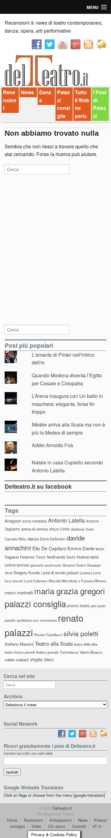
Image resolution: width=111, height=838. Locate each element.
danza (33, 539)
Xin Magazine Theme (55, 814)
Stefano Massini (19, 644)
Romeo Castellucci (48, 634)
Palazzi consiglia (63, 104)
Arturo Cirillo (59, 528)
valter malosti (17, 660)
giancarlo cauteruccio (45, 565)
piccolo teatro (78, 605)
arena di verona (34, 529)
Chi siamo (57, 826)
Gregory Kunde (26, 572)
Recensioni (9, 100)
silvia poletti (81, 633)
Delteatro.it (61, 808)
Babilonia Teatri (82, 529)
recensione (48, 620)
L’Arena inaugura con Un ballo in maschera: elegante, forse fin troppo (67, 403)
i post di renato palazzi (60, 572)
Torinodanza (69, 652)
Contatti (79, 826)
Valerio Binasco (91, 652)
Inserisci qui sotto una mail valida (28, 753)
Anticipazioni (60, 820)
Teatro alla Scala (54, 643)
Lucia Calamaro (35, 580)
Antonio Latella (66, 520)
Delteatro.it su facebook (38, 486)
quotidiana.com (28, 620)
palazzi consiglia (35, 604)
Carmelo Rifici (16, 538)
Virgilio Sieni (42, 659)
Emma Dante (81, 548)
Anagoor (13, 521)
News (27, 92)
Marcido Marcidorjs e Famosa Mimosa (77, 580)
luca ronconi (14, 580)
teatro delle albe (85, 644)
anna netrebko (35, 520)
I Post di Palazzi (99, 104)
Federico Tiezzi (33, 556)
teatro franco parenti (20, 652)
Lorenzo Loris (90, 572)
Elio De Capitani (49, 548)
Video (36, 826)
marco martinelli (19, 592)
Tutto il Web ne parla (82, 104)
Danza (45, 96)
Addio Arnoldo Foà (52, 445)
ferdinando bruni (61, 557)
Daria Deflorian (52, 538)
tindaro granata (47, 652)
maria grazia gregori (69, 590)
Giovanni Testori (74, 565)
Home (12, 820)
